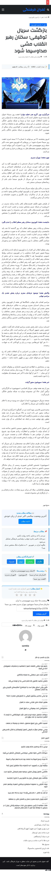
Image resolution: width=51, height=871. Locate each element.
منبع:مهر (46, 505)
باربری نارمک (45, 821)
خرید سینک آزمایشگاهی (41, 836)
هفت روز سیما (10, 604)
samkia (25, 646)
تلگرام (39, 561)
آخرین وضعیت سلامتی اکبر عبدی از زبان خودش (25, 516)
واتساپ (30, 561)
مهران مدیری (21, 604)
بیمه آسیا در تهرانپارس (41, 825)
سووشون (30, 604)
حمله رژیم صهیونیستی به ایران (27, 600)
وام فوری (46, 852)
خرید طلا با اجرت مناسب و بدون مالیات (36, 840)
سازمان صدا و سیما (41, 604)
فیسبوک (11, 561)
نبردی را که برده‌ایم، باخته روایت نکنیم (31, 536)
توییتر (21, 561)
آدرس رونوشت (41, 614)
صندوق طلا (45, 844)
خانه (46, 17)
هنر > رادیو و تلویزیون (36, 17)
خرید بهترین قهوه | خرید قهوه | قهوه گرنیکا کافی (33, 829)
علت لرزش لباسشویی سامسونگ (38, 848)
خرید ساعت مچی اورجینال (40, 832)
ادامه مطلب (25, 521)
